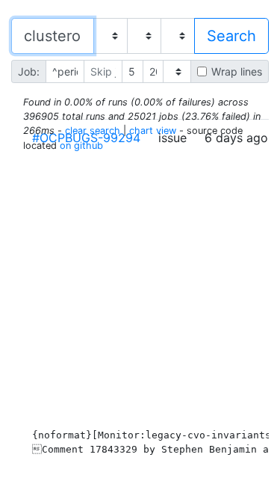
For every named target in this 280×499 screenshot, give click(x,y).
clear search (92, 130)
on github (81, 145)
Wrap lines (236, 71)
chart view (152, 130)
